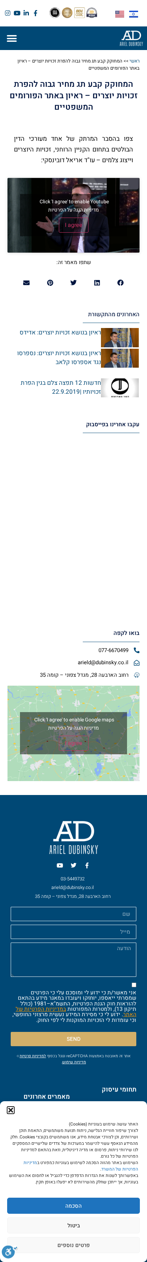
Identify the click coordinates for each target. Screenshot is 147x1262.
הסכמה (73, 1206)
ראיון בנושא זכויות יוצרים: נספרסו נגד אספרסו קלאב (59, 358)
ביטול (73, 1225)
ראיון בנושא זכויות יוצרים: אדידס (60, 332)
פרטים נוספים (73, 1245)
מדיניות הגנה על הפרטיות (73, 210)
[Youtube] (17, 13)
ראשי (135, 61)
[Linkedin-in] (26, 13)
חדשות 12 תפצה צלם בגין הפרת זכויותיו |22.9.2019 (61, 387)
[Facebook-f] (35, 13)
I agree (73, 225)
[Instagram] (8, 13)
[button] (10, 1110)
